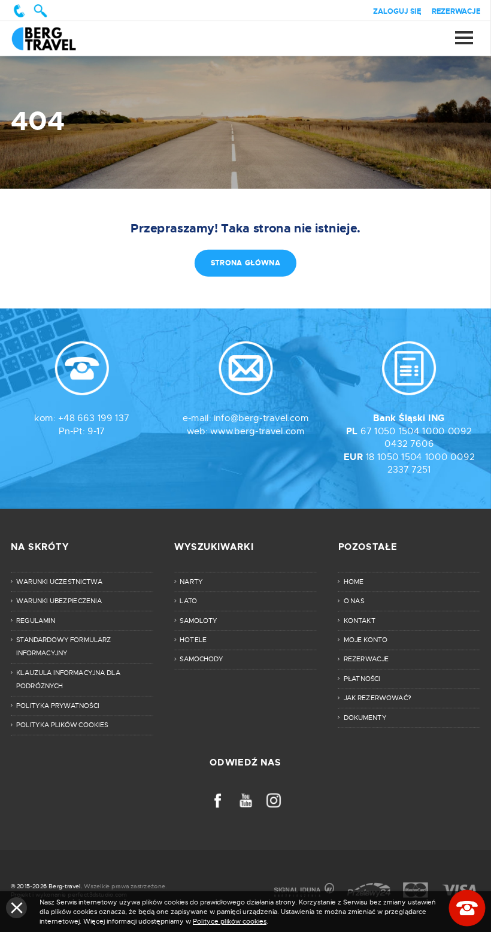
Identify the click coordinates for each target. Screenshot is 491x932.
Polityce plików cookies (229, 921)
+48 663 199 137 (93, 418)
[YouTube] (245, 800)
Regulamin (35, 620)
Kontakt (359, 620)
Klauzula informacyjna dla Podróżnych (68, 679)
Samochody (201, 659)
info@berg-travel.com (261, 418)
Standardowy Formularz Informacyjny (63, 647)
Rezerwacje (456, 11)
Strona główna (55, 38)
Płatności (362, 678)
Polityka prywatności (57, 705)
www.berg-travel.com (257, 431)
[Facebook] (218, 800)
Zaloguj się (397, 11)
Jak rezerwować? (377, 698)
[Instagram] (273, 800)
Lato (188, 601)
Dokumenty (365, 717)
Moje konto (365, 640)
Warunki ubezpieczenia (59, 601)
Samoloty (198, 620)
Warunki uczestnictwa (59, 581)
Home (353, 581)
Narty (191, 581)
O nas (354, 601)
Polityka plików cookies (62, 725)
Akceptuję (16, 907)
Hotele (193, 640)
